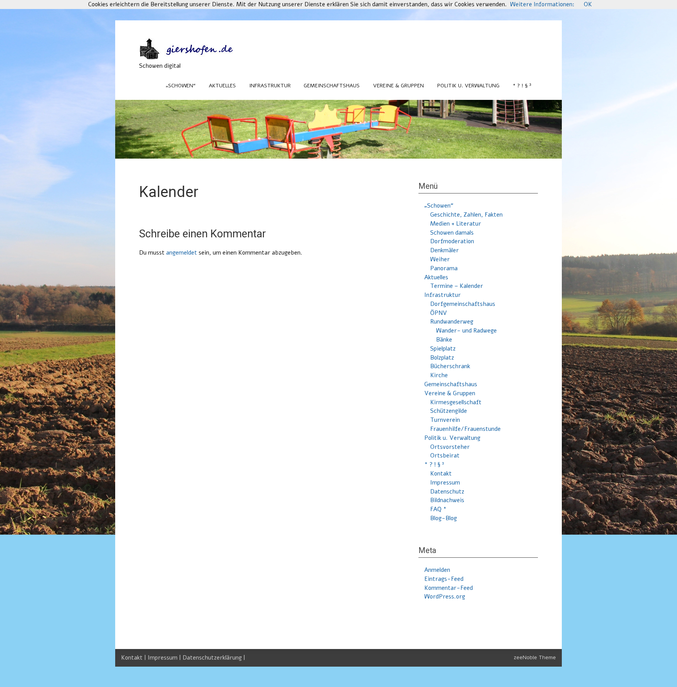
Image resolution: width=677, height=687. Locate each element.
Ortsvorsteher (450, 447)
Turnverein (445, 420)
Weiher (440, 259)
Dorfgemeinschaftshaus (462, 304)
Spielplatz (443, 349)
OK (588, 4)
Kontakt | (134, 658)
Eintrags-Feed (443, 579)
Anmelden (437, 570)
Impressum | (165, 658)
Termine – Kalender (456, 286)
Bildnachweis (447, 500)
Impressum (445, 482)
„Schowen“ (180, 85)
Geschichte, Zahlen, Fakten (466, 215)
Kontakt (441, 473)
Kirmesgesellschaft (456, 402)
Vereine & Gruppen (398, 85)
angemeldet (181, 253)
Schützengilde (448, 411)
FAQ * (438, 509)
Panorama (444, 268)
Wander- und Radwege (466, 330)
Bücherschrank (450, 366)
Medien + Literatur (455, 224)
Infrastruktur (270, 85)
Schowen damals (452, 233)
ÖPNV (438, 313)
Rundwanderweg (451, 321)
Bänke (444, 340)
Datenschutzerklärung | (214, 658)
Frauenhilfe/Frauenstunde (465, 429)
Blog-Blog (443, 518)
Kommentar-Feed (448, 588)
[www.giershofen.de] (194, 57)
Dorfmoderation (452, 241)
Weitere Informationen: (542, 4)
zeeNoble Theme (535, 657)
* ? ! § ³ (522, 85)
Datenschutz (447, 491)
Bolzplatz (442, 358)
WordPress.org (444, 596)
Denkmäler (444, 250)
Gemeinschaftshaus (332, 85)
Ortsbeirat (445, 455)
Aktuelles (222, 85)
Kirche (439, 375)
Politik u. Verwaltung (468, 85)
